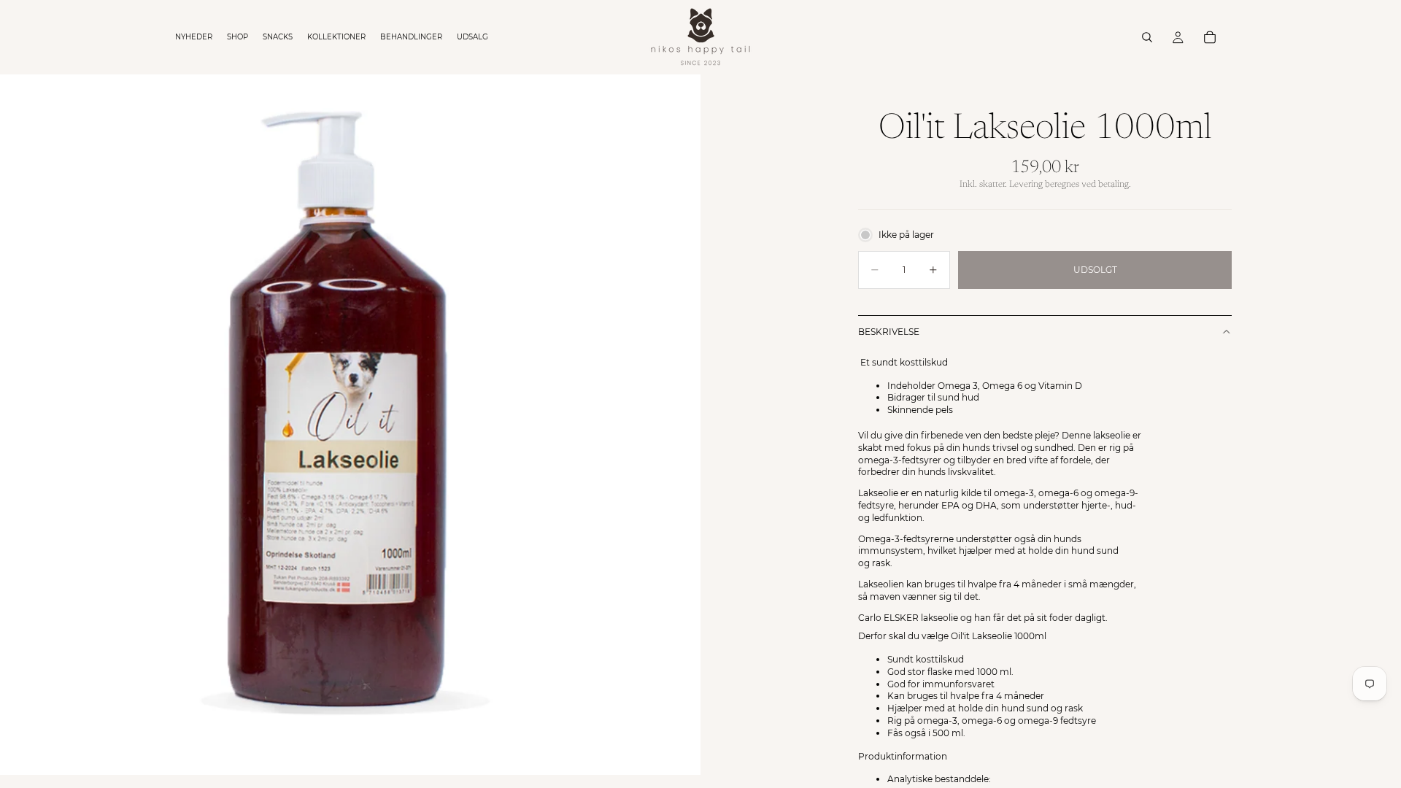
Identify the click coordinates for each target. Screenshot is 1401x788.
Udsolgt (1095, 269)
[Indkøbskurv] (1210, 37)
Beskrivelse (888, 331)
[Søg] (1147, 37)
